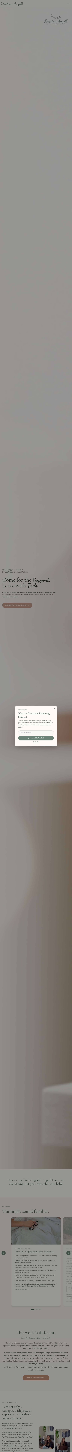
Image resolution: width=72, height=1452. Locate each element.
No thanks (36, 742)
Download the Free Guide (37, 738)
